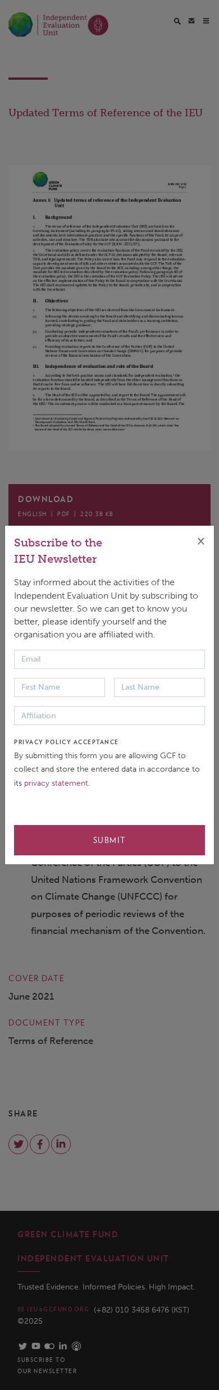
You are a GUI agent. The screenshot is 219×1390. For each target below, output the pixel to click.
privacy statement (56, 783)
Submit (109, 840)
